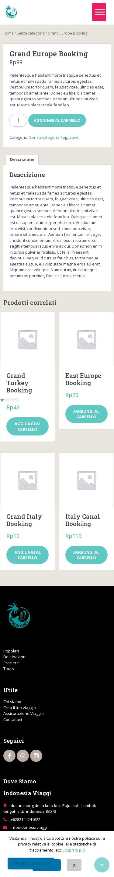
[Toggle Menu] (100, 12)
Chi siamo (12, 701)
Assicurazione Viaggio (23, 713)
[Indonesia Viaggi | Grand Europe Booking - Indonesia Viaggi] (11, 12)
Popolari (11, 651)
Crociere (11, 662)
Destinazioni (14, 656)
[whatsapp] (23, 756)
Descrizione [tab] (22, 159)
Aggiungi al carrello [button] (28, 426)
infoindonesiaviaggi (29, 827)
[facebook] (9, 756)
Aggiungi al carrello (57, 120)
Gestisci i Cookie (31, 863)
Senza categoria (31, 33)
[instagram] (36, 756)
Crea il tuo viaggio (19, 707)
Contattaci (12, 719)
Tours (8, 668)
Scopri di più (73, 850)
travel (74, 137)
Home (8, 33)
